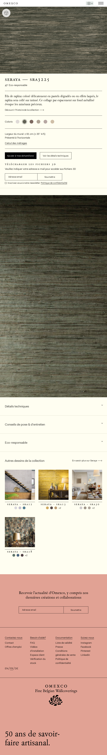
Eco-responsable (18, 85)
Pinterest (85, 651)
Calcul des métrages (16, 143)
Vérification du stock (38, 661)
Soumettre (49, 176)
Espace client (37, 655)
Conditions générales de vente (65, 653)
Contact (9, 642)
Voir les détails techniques (56, 155)
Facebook (86, 647)
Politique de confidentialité (54, 182)
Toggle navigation (101, 3)
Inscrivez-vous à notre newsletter (23, 182)
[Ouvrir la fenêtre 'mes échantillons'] (89, 3)
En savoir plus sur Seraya (84, 460)
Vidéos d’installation (37, 649)
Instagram (86, 642)
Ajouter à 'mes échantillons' (20, 155)
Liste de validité (63, 642)
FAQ (32, 642)
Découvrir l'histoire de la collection (22, 109)
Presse (59, 647)
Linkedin (85, 655)
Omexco (10, 3)
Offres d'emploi (13, 647)
